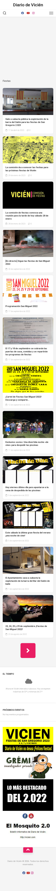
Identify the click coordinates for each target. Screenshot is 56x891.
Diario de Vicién (28, 4)
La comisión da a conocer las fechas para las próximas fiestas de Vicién (26, 169)
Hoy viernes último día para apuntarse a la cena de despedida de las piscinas (27, 489)
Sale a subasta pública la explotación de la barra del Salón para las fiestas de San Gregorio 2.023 (26, 122)
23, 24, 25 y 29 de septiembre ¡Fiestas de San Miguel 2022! (26, 628)
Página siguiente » (28, 650)
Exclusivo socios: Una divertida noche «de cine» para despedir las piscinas (26, 444)
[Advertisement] (28, 47)
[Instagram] (33, 13)
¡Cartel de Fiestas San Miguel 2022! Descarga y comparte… (23, 398)
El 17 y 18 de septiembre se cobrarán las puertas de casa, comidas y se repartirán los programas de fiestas (26, 351)
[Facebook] (22, 13)
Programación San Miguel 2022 (21, 306)
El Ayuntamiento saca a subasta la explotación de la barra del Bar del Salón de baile (27, 581)
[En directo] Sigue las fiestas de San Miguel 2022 (27, 262)
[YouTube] (28, 13)
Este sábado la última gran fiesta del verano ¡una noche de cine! (28, 534)
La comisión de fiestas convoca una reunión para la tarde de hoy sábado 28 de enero (26, 215)
